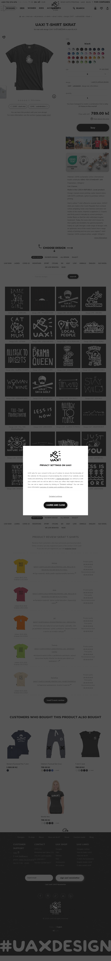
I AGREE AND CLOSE (55, 505)
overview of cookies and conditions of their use (56, 487)
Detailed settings (55, 496)
